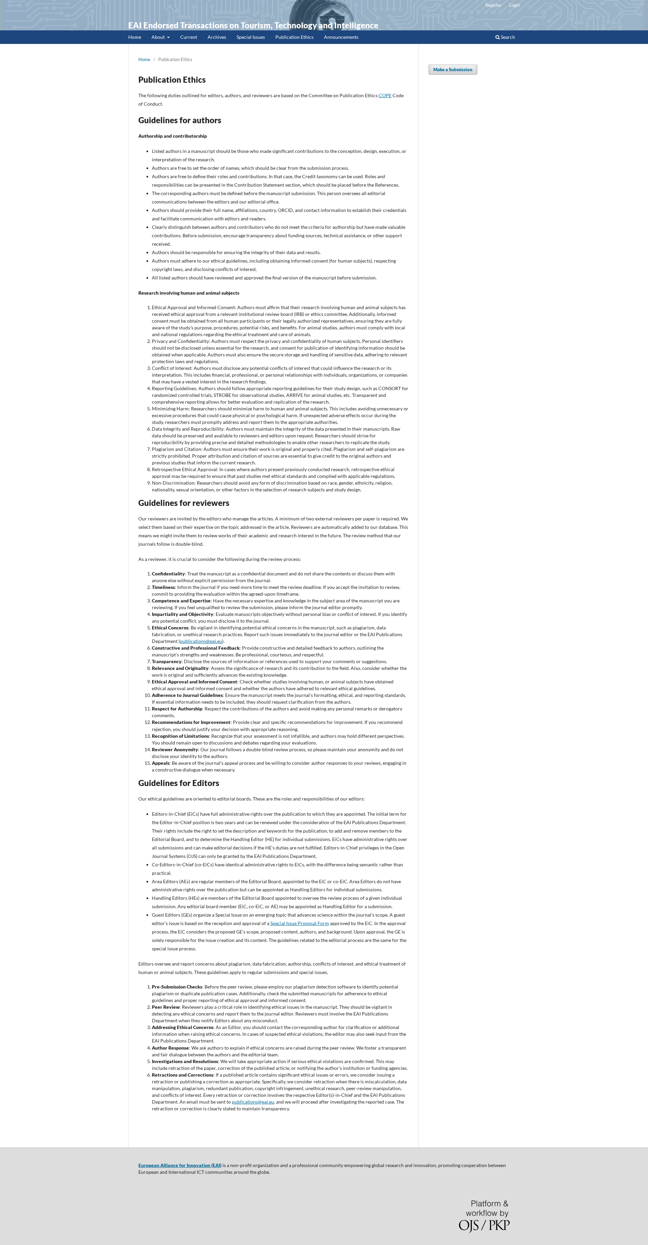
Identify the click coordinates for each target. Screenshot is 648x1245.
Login (514, 5)
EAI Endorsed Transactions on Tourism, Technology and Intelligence (253, 25)
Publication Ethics (294, 37)
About (159, 37)
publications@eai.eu (201, 641)
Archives (217, 37)
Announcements (341, 37)
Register (493, 5)
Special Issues (251, 37)
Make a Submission (453, 69)
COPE (385, 95)
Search (507, 37)
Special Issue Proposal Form (299, 923)
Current (188, 37)
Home (134, 37)
